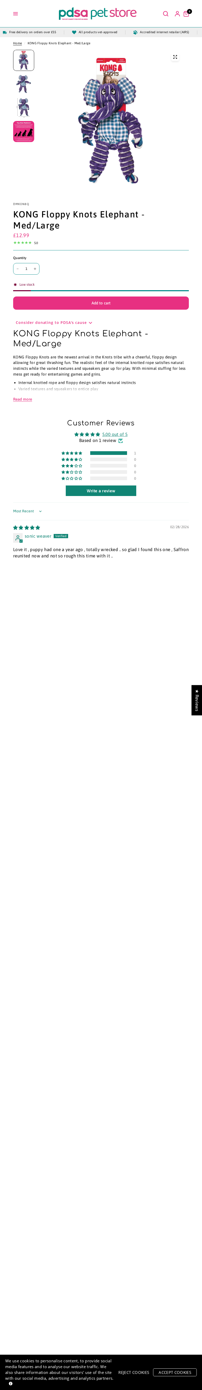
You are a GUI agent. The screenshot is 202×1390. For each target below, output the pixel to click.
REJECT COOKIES (133, 1372)
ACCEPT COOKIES (175, 1372)
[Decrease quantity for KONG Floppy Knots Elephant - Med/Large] (17, 268)
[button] (72, 453)
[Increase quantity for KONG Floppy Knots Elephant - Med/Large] (35, 268)
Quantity (19, 258)
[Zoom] (175, 57)
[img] (26, 527)
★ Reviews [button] (197, 700)
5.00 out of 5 (115, 434)
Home (17, 43)
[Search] (165, 13)
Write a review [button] (101, 490)
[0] (185, 13)
